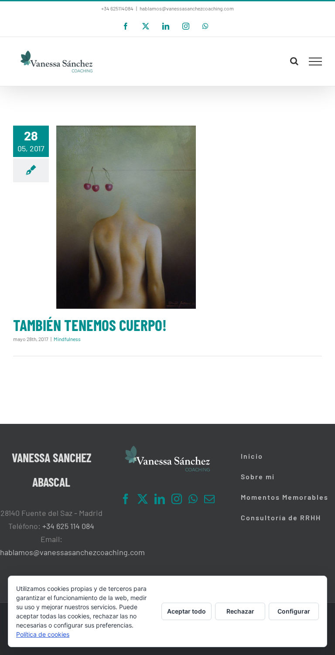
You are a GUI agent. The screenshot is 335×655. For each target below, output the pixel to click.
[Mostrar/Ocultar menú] (316, 61)
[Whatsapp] (193, 499)
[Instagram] (176, 499)
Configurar (293, 611)
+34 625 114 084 (68, 526)
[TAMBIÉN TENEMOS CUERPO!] (126, 217)
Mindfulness (67, 339)
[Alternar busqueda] (294, 61)
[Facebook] (125, 499)
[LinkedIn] (159, 499)
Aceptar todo (186, 611)
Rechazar (240, 611)
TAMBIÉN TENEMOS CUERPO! (90, 325)
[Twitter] (142, 499)
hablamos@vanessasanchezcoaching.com (187, 8)
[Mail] (209, 499)
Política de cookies (42, 634)
